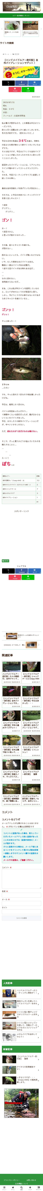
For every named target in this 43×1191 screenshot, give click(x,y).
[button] (38, 646)
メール (6, 899)
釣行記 (6, 561)
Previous (2, 29)
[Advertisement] (21, 534)
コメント (7, 867)
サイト (4, 907)
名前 (5, 891)
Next (41, 29)
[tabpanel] (12, 28)
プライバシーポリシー (12, 1180)
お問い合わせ (31, 1180)
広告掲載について (21, 1183)
